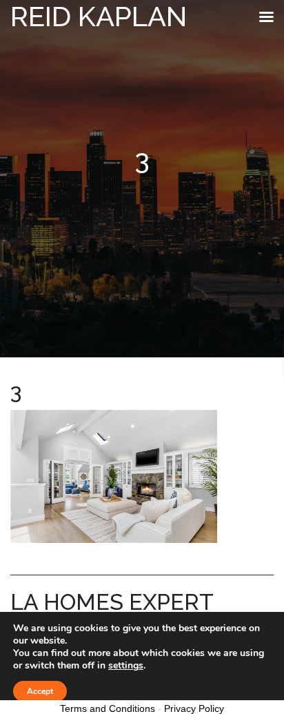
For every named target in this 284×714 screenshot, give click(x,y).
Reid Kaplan (98, 16)
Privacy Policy (194, 708)
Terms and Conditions (107, 708)
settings (125, 666)
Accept (40, 691)
